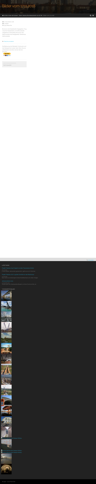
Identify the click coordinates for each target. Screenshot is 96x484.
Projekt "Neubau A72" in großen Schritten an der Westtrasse (18, 274)
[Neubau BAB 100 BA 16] (6, 306)
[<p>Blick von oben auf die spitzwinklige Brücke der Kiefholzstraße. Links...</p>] (53, 149)
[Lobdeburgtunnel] (6, 400)
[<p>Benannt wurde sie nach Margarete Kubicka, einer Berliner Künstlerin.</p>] (53, 36)
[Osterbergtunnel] (6, 469)
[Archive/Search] (91, 15)
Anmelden (91, 260)
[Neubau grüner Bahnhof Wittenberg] (6, 421)
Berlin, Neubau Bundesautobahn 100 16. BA (30, 15)
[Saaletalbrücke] (6, 432)
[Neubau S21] (6, 327)
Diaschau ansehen (9, 41)
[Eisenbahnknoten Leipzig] (6, 316)
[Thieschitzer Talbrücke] (6, 348)
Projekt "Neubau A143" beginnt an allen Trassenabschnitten (18, 268)
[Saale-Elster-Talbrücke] (6, 295)
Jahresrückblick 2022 (7, 281)
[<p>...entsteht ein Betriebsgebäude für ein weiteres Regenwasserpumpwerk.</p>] (30, 167)
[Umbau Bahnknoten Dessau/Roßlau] (11, 438)
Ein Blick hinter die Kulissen (10, 15)
